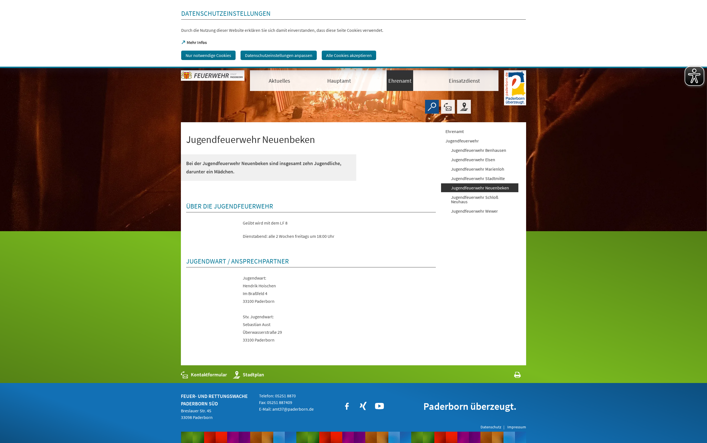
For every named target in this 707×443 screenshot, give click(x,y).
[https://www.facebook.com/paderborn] (346, 406)
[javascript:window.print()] (512, 376)
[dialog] (353, 34)
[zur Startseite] (212, 80)
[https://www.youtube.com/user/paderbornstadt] (379, 406)
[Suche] (432, 107)
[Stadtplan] (464, 107)
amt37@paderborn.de (293, 409)
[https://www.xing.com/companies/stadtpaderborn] (363, 406)
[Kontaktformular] (448, 107)
